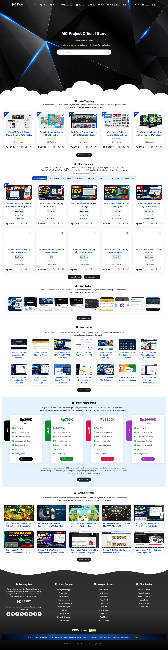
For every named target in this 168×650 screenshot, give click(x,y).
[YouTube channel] (8, 614)
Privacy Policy (64, 613)
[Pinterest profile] (40, 614)
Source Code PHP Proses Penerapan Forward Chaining (18, 551)
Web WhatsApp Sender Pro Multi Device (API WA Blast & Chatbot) (149, 133)
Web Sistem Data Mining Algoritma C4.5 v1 (19, 251)
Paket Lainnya (84, 479)
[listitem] (15, 304)
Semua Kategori (104, 620)
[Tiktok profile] (35, 614)
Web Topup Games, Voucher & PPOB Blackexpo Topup (84, 133)
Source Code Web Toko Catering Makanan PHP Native (116, 551)
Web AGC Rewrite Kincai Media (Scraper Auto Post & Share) (19, 133)
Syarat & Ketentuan (64, 617)
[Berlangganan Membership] (26, 147)
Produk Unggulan (144, 593)
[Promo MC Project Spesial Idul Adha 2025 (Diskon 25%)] (84, 513)
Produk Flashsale (144, 590)
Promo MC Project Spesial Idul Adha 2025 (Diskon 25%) (83, 524)
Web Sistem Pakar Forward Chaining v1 (116, 205)
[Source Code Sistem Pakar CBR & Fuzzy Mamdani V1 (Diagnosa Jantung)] (84, 539)
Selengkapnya (20, 453)
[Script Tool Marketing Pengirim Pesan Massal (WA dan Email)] (149, 513)
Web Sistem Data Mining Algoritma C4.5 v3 (149, 205)
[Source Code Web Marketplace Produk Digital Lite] (149, 539)
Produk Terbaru (144, 600)
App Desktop (104, 610)
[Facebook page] (17, 614)
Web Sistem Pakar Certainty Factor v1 (149, 251)
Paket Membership (64, 600)
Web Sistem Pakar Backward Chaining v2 (84, 205)
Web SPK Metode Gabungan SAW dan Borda (51, 251)
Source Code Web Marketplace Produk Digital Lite (148, 551)
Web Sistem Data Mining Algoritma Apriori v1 (116, 251)
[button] (22, 147)
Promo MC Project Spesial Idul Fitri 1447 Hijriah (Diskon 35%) (18, 524)
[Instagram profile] (22, 614)
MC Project (71, 644)
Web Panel (104, 596)
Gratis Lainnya (84, 390)
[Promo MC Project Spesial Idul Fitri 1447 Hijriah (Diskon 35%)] (19, 513)
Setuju (136, 637)
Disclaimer (64, 610)
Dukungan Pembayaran (64, 603)
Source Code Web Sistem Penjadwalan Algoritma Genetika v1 (51, 551)
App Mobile (104, 617)
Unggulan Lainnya (92, 277)
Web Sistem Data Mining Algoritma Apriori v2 (84, 251)
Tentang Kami (64, 593)
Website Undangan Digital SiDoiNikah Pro (51, 133)
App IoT (104, 613)
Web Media (104, 593)
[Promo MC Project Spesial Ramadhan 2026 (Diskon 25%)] (51, 513)
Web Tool (104, 607)
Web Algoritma (104, 590)
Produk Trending (144, 596)
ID (155, 5)
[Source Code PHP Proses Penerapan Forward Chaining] (19, 539)
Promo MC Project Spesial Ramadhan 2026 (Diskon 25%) (50, 524)
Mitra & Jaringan (64, 607)
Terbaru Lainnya (84, 318)
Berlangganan (26, 459)
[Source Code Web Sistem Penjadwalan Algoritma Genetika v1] (51, 539)
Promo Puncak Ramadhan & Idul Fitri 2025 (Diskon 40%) (116, 524)
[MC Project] (18, 5)
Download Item (64, 596)
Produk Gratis (144, 603)
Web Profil (104, 600)
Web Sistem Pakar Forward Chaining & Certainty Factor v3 (19, 205)
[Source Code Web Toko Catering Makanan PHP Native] (116, 539)
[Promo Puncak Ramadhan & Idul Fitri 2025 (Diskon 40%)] (116, 513)
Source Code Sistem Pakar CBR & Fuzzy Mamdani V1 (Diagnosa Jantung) (84, 551)
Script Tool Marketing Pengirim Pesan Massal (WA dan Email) (148, 524)
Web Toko (104, 603)
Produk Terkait (75, 277)
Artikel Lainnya (84, 559)
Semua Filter (144, 607)
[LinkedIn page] (13, 614)
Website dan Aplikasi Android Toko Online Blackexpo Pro (116, 133)
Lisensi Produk (64, 620)
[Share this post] (29, 115)
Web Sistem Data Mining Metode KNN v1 (51, 205)
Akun (147, 5)
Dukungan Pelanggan (64, 590)
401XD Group (100, 644)
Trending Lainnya (84, 155)
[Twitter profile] (26, 614)
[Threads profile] (31, 614)
